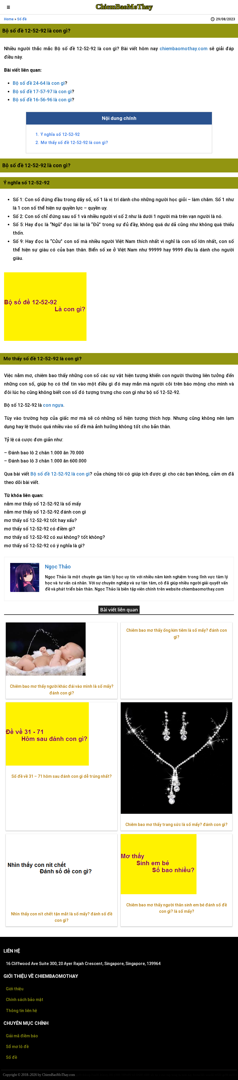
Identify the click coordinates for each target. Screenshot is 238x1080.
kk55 (232, 1075)
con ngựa (53, 405)
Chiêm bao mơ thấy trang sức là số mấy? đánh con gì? (176, 824)
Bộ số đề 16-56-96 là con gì (42, 99)
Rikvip (86, 1075)
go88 (79, 1075)
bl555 (218, 1075)
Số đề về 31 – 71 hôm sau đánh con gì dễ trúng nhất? (61, 776)
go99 (225, 1075)
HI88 (146, 1075)
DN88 (139, 1075)
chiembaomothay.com (184, 48)
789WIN (126, 1075)
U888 (117, 1075)
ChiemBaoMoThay (124, 6)
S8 (133, 1075)
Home (9, 19)
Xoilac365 (199, 1075)
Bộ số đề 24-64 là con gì (39, 83)
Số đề (11, 1057)
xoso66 (209, 1075)
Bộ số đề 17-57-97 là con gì (42, 91)
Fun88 (95, 1075)
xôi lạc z (155, 1075)
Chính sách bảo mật (24, 999)
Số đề (22, 19)
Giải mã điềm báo (22, 1036)
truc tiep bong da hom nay (176, 1075)
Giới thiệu (15, 989)
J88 (111, 1075)
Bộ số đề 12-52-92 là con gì (60, 474)
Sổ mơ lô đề (17, 1046)
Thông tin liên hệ (21, 1010)
